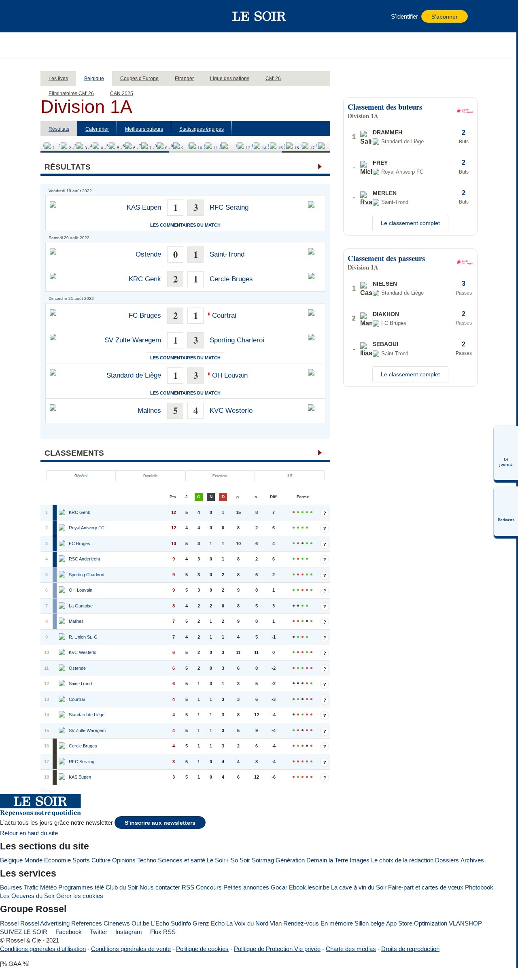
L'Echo (160, 923)
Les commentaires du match (185, 225)
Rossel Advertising (45, 923)
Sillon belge (369, 923)
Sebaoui (385, 344)
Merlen (385, 193)
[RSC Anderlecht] (63, 559)
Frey (380, 162)
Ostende (148, 254)
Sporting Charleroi (237, 340)
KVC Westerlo (231, 410)
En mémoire (337, 923)
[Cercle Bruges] (63, 746)
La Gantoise (81, 605)
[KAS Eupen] (63, 777)
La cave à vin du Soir (358, 887)
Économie (57, 860)
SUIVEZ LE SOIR (23, 931)
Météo (48, 887)
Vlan (276, 923)
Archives (472, 860)
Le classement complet (410, 223)
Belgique (11, 860)
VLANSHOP (465, 923)
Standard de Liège (133, 375)
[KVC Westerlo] (63, 652)
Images (359, 860)
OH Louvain (230, 375)
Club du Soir (122, 887)
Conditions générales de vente (131, 948)
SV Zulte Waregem (132, 340)
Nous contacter (160, 887)
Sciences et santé (181, 860)
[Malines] (63, 621)
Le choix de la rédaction (402, 860)
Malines (149, 410)
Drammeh (387, 132)
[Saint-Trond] (63, 684)
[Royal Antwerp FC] (63, 528)
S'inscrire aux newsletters (160, 823)
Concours (209, 887)
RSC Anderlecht (84, 558)
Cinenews (117, 923)
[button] (60, 16)
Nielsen (385, 283)
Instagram (128, 931)
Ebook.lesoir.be (309, 887)
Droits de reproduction (410, 948)
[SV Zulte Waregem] (63, 731)
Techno (146, 860)
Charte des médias (351, 948)
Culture (100, 860)
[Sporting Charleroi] (63, 575)
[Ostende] (63, 668)
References (86, 923)
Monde (33, 860)
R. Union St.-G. (84, 637)
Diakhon (386, 314)
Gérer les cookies (79, 895)
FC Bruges (145, 315)
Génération (290, 860)
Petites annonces (246, 887)
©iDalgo (47, 790)
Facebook (68, 931)
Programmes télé (81, 887)
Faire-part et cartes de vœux (425, 887)
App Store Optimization (416, 923)
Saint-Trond (227, 254)
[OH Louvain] (63, 590)
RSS (188, 887)
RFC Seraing (229, 207)
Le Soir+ (218, 860)
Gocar (279, 887)
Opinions (124, 860)
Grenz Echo (209, 923)
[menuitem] (506, 453)
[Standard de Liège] (63, 715)
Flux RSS (162, 931)
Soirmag (263, 860)
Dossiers (447, 860)
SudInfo (181, 923)
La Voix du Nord (247, 923)
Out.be (140, 923)
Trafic (31, 887)
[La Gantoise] (63, 606)
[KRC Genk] (63, 512)
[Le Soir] (259, 16)
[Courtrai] (63, 699)
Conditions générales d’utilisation (43, 948)
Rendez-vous (301, 923)
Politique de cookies (202, 948)
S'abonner (444, 17)
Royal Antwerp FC (86, 527)
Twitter (97, 931)
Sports (81, 860)
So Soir (240, 860)
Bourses (11, 887)
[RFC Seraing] (63, 762)
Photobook (479, 887)
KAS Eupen (144, 207)
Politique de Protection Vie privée (277, 948)
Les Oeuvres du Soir (27, 895)
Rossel (9, 923)
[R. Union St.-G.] (63, 637)
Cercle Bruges (231, 279)
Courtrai (224, 315)
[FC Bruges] (63, 544)
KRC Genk (145, 279)
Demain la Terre (327, 860)
